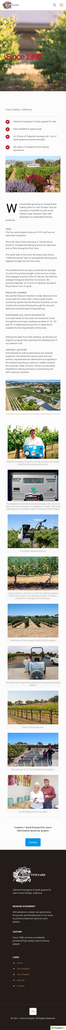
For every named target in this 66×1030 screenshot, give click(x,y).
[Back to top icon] (33, 1011)
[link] (33, 174)
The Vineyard (23, 968)
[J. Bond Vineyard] (10, 5)
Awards (21, 980)
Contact (21, 986)
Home (20, 963)
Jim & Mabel (23, 974)
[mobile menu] (61, 5)
